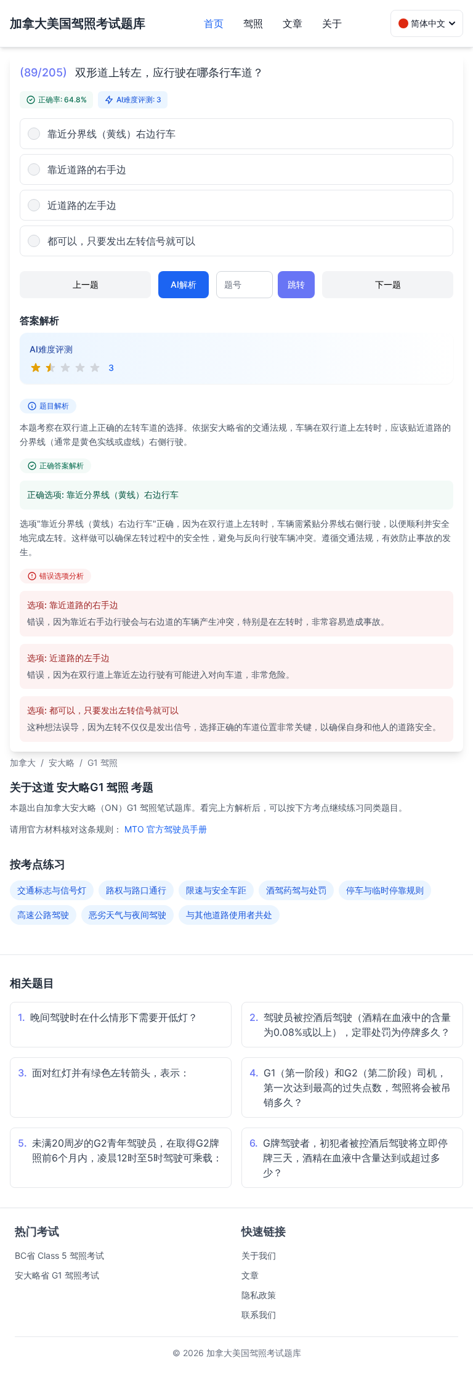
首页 (214, 23)
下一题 (388, 284)
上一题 (86, 284)
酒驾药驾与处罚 (296, 890)
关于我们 (258, 1255)
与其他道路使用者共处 (229, 914)
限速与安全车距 (216, 890)
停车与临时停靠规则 (385, 890)
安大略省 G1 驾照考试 (57, 1275)
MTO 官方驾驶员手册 (165, 829)
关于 (332, 23)
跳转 (296, 284)
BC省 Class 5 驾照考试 (59, 1255)
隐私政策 (258, 1295)
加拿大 (23, 762)
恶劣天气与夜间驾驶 (127, 914)
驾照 (253, 23)
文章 (292, 23)
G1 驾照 (102, 762)
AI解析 (183, 284)
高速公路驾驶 (43, 914)
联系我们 (258, 1314)
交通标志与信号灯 (51, 890)
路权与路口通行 (136, 890)
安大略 (62, 762)
